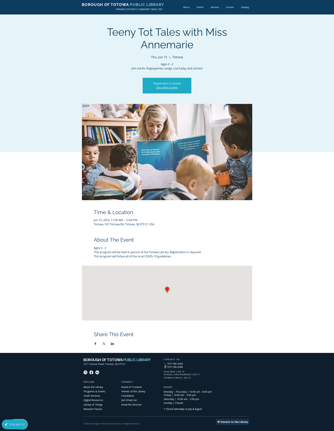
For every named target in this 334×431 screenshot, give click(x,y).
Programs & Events (94, 391)
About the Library (93, 387)
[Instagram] (85, 372)
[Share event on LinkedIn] (112, 343)
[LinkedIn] (97, 372)
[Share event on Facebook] (95, 343)
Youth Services (92, 395)
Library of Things (93, 404)
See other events (167, 87)
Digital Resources (93, 400)
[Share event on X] (104, 343)
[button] (200, 7)
